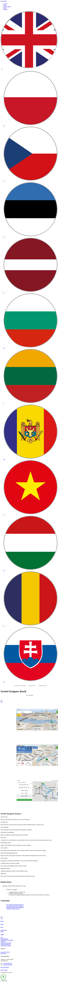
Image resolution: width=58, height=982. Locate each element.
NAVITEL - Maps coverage (13, 908)
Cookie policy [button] (4, 980)
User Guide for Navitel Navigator (14, 906)
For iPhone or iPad (42, 685)
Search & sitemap (5, 967)
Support (5, 9)
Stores (2, 924)
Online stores (4, 930)
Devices (5, 3)
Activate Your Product (6, 945)
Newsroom (3, 953)
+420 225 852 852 (7, 963)
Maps (5, 8)
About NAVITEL (5, 952)
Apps (5, 5)
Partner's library (7, 6)
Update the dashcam (5, 944)
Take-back (3, 941)
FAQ (2, 937)
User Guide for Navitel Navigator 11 (15, 904)
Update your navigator (6, 943)
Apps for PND (31, 685)
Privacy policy (4, 970)
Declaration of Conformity (7, 940)
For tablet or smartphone (20, 685)
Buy (2, 701)
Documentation (4, 938)
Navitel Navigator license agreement (15, 907)
